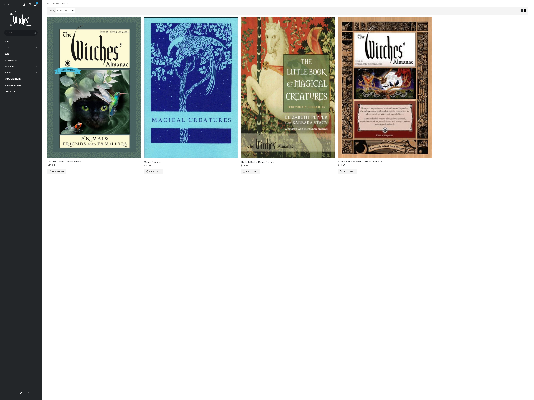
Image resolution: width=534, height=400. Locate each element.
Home (48, 3)
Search (35, 33)
